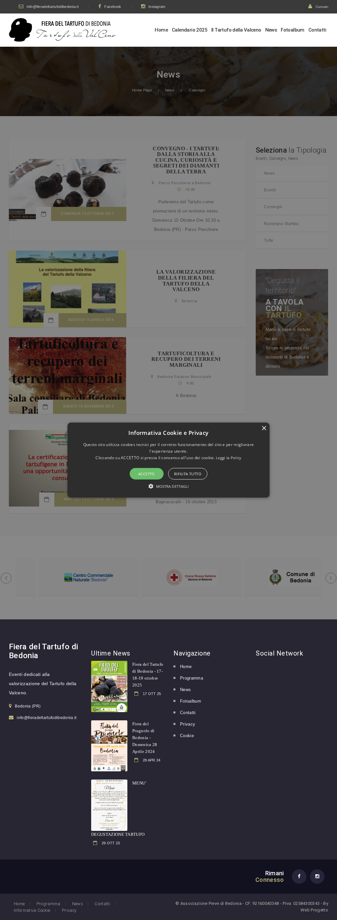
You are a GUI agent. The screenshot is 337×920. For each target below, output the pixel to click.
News (271, 30)
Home (161, 30)
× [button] (263, 428)
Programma (191, 678)
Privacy (187, 724)
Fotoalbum (292, 30)
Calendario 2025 (189, 30)
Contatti (322, 7)
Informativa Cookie (32, 910)
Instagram (157, 7)
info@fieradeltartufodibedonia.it (53, 7)
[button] (168, 459)
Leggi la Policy (229, 457)
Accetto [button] (146, 473)
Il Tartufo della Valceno (236, 30)
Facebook (112, 7)
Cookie (187, 735)
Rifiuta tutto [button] (187, 473)
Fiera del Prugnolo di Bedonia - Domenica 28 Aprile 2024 (144, 737)
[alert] (168, 460)
